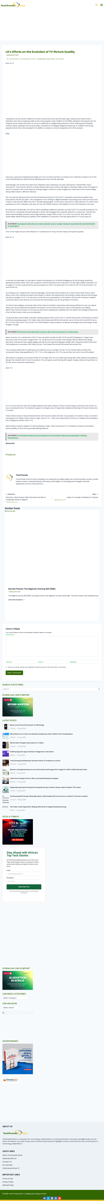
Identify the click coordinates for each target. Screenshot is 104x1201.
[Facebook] (44, 1198)
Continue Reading (16, 600)
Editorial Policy (8, 1185)
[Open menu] (101, 5)
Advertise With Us (9, 1158)
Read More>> (17, 1144)
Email (41, 662)
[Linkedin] (55, 1198)
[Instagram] (52, 1198)
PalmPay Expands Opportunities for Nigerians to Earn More (32, 752)
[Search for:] (52, 689)
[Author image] (7, 59)
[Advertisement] (52, 25)
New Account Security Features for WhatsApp (27, 725)
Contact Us (6, 1162)
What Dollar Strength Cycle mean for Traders (27, 743)
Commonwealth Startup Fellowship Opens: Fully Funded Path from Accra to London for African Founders (49, 796)
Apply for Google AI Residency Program (82, 495)
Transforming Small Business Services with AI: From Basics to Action (35, 761)
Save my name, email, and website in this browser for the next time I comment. (37, 667)
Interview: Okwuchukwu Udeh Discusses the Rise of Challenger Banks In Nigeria (26, 497)
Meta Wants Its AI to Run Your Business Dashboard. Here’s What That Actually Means (41, 734)
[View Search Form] (96, 5)
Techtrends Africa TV (11, 1168)
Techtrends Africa (9, 1139)
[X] (48, 1198)
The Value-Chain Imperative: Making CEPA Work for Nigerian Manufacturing (38, 807)
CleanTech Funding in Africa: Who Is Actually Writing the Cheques (34, 778)
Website (73, 662)
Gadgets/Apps (41, 59)
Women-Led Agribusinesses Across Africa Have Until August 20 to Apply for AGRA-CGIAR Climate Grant (48, 770)
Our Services (7, 1165)
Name (9, 662)
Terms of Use (7, 1178)
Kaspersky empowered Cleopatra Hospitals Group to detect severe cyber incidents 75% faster (45, 787)
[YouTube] (59, 1198)
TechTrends (14, 59)
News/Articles (51, 59)
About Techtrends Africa (12, 1155)
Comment (10, 635)
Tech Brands (60, 59)
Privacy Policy (7, 1182)
